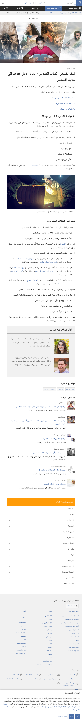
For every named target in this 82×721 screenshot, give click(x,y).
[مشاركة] (8, 13)
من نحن (24, 617)
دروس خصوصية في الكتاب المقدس (70, 623)
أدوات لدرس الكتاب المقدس (72, 626)
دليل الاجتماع (49, 637)
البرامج (50, 640)
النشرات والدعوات (47, 626)
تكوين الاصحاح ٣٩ (18, 268)
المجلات (50, 633)
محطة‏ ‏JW (49, 651)
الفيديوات (50, 654)
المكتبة (50, 611)
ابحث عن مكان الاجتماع (33, 674)
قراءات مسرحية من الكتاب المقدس (43, 665)
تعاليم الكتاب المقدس (75, 13)
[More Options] (3, 13)
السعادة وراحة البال (74, 630)
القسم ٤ (63, 244)
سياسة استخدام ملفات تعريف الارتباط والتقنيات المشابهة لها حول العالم (41, 705)
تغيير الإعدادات (62, 716)
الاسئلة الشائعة (22, 622)
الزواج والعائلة (75, 633)
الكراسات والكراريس (47, 623)
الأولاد (77, 640)
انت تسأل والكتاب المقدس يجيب (70, 616)
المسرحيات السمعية (47, 661)
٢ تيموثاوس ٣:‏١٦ (33, 165)
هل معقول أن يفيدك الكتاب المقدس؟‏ (52, 470)
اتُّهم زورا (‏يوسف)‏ (17, 271)
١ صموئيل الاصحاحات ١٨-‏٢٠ (25, 259)
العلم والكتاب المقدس (73, 647)
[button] (53, 8)
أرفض (71, 716)
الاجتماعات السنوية (21, 643)
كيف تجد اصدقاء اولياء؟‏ (48, 262)
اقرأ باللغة (35, 18)
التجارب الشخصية (21, 650)
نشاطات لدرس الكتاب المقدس (55, 484)
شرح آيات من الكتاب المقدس (71, 619)
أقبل (77, 716)
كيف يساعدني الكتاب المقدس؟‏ (54, 438)
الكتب (50, 619)
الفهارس (50, 644)
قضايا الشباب (51, 13)
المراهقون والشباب (62, 13)
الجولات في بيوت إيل (20, 633)
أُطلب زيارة (23, 626)
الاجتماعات (23, 636)
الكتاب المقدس (48, 616)
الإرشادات (50, 647)
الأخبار (24, 611)
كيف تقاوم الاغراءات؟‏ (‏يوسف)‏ (46, 271)
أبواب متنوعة (49, 630)
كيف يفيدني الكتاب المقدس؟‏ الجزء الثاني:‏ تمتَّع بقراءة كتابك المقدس (41, 406)
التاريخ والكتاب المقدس (73, 651)
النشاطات (24, 646)
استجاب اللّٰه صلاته (64, 284)
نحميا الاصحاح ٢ (31, 280)
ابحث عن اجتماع (54, 674)
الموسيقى (50, 658)
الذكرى (24, 639)
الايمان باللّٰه (76, 644)
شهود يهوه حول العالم (21, 653)
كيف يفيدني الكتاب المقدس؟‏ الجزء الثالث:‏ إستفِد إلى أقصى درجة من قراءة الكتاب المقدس (38, 422)
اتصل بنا (24, 629)
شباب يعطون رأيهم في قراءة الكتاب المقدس (49, 453)
